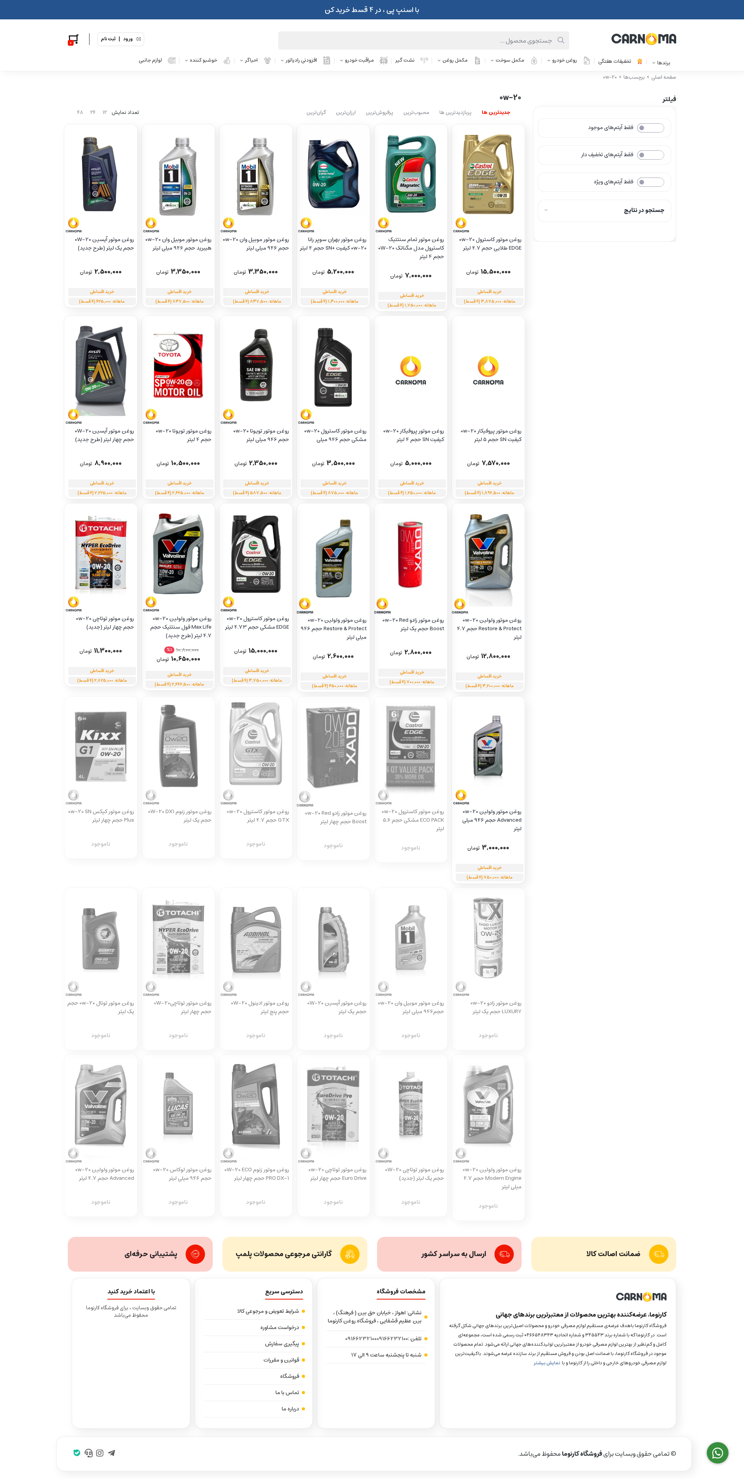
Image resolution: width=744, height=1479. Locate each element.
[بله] (77, 1453)
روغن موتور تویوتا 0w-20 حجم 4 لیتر (184, 435)
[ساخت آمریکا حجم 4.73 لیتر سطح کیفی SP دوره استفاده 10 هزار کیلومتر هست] (255, 751)
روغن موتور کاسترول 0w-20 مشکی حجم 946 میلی (335, 435)
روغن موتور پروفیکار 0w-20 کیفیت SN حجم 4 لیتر (413, 435)
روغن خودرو (564, 60)
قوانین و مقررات (281, 1360)
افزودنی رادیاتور (301, 60)
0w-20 (610, 77)
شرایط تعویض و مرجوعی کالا (268, 1311)
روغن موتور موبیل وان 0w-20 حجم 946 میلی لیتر (256, 244)
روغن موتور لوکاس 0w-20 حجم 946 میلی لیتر (182, 1174)
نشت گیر (405, 60)
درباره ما (290, 1408)
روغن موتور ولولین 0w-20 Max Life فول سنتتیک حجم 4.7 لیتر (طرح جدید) (181, 627)
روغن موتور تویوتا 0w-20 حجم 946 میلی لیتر (261, 435)
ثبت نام (108, 39)
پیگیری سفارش (282, 1343)
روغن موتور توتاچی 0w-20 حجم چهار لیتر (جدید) (105, 623)
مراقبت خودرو (359, 60)
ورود (128, 39)
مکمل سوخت (510, 60)
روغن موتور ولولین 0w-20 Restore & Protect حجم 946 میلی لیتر (334, 628)
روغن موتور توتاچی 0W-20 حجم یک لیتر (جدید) (414, 1174)
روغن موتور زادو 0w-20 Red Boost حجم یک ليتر (413, 624)
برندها (663, 63)
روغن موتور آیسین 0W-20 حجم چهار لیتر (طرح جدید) (104, 435)
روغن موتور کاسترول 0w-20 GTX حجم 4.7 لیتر (258, 816)
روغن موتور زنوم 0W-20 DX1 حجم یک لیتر (180, 816)
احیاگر (251, 60)
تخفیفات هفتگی (614, 61)
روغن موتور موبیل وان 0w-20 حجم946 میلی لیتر (411, 1007)
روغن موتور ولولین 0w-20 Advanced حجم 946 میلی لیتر (492, 820)
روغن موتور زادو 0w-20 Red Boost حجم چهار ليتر (336, 817)
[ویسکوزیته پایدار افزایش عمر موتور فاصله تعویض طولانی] (100, 751)
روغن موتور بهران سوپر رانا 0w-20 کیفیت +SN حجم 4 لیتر (333, 244)
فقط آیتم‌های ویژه (613, 182)
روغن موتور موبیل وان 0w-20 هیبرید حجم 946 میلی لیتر (178, 244)
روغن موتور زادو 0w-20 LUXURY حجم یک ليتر (496, 1007)
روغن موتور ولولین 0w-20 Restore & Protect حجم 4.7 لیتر (489, 628)
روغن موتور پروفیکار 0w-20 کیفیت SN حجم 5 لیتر (491, 435)
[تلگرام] (111, 1453)
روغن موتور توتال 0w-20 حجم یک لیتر (100, 1007)
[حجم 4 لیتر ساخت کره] (100, 370)
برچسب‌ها (634, 77)
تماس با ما (287, 1392)
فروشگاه (289, 1376)
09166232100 (392, 1339)
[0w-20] (557, 1297)
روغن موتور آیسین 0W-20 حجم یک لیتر (337, 1007)
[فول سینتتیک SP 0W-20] (488, 942)
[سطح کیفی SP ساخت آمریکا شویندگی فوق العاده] (488, 558)
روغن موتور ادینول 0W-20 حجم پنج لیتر (260, 1007)
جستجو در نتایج (644, 210)
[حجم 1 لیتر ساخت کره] (100, 179)
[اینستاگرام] (100, 1453)
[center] (561, 40)
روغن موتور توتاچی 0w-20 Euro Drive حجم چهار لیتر (337, 1174)
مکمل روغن (455, 60)
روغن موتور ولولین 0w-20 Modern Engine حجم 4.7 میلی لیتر (492, 1178)
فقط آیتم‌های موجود (610, 127)
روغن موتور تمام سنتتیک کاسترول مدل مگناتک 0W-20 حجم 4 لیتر (411, 248)
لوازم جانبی (150, 60)
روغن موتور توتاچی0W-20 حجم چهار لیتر (183, 1007)
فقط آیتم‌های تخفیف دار (607, 154)
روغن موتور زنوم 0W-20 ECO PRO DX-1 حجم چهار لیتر (256, 1174)
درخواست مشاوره (279, 1327)
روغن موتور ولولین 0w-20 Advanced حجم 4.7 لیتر (104, 1174)
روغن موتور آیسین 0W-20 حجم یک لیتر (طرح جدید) (104, 244)
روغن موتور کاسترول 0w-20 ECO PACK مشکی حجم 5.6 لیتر (413, 820)
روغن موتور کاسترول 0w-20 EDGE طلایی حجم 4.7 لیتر (490, 244)
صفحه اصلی (663, 77)
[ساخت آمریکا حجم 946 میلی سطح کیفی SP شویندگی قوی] (333, 558)
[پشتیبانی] (88, 1453)
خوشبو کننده (203, 60)
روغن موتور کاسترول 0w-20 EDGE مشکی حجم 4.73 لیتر (257, 623)
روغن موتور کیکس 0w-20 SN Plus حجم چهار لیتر (101, 816)
